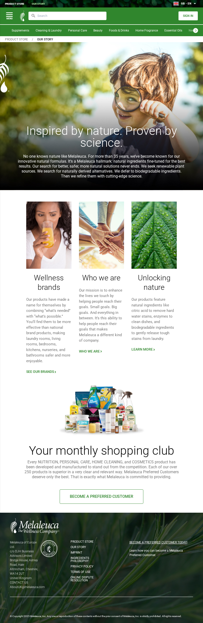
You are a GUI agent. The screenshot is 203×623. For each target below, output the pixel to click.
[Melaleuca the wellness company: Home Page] (22, 15)
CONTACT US (19, 582)
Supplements (20, 30)
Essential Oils (173, 30)
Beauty (97, 30)
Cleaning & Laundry (49, 30)
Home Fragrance (146, 30)
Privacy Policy (82, 566)
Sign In (188, 16)
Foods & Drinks (119, 30)
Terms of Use (81, 571)
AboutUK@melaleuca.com (27, 587)
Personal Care (77, 30)
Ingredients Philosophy (80, 560)
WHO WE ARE (91, 351)
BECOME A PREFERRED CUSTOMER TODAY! (158, 542)
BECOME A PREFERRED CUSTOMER (101, 496)
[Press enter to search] (33, 15)
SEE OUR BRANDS (41, 372)
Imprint (76, 552)
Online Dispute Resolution (82, 579)
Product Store (14, 3)
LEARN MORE (143, 349)
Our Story (38, 3)
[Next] (195, 30)
